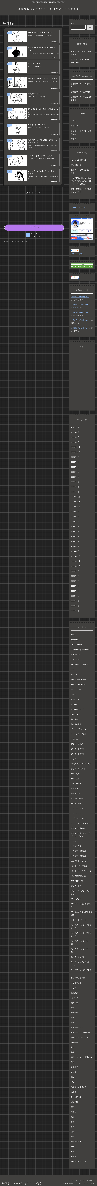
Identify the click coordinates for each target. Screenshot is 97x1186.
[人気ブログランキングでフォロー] (82, 265)
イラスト (74, 121)
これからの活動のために (80, 297)
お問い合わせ (91, 1180)
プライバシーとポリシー (78, 1180)
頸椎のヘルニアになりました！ (81, 171)
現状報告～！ (76, 165)
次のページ (34, 227)
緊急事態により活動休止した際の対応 (81, 60)
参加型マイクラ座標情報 (80, 92)
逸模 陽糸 (74, 308)
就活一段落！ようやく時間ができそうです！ (81, 190)
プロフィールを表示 (82, 235)
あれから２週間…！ (78, 160)
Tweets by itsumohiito (79, 207)
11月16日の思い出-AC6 (79, 320)
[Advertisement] (33, 208)
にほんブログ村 (77, 254)
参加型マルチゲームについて (81, 85)
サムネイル (75, 126)
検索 (72, 23)
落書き (73, 139)
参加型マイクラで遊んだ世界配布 (81, 53)
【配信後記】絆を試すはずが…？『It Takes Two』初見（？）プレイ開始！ (81, 181)
